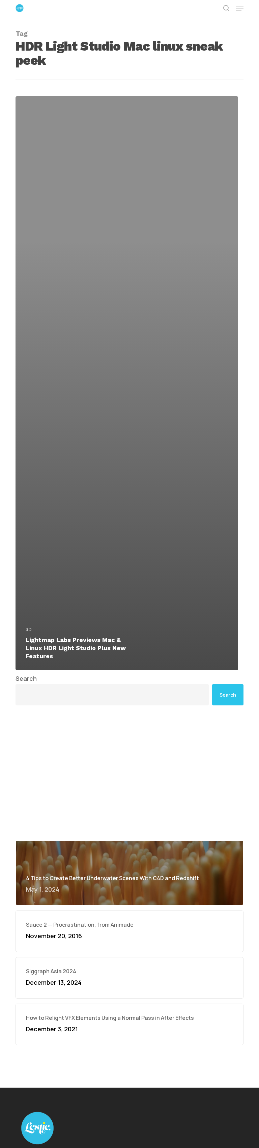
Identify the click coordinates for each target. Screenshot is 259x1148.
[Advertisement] (129, 773)
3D (29, 629)
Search (26, 678)
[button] (239, 8)
